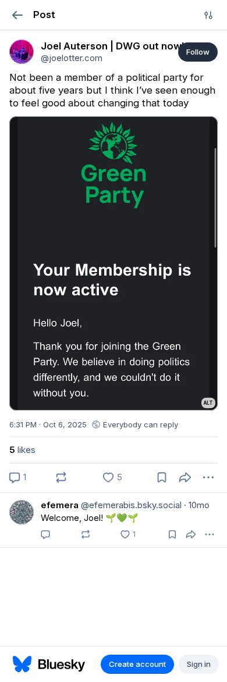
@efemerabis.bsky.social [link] (130, 505)
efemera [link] (60, 505)
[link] (21, 52)
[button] (17, 14)
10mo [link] (197, 505)
